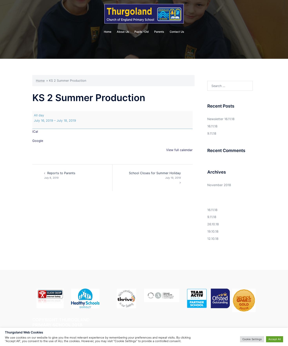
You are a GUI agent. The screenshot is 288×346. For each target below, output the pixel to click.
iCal (35, 131)
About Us (123, 31)
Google (37, 141)
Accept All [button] (274, 339)
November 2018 (219, 185)
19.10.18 (212, 231)
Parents (159, 31)
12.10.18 (212, 239)
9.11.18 (211, 133)
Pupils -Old (141, 31)
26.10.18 (213, 224)
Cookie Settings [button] (252, 339)
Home (107, 31)
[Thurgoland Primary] (144, 15)
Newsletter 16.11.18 (221, 119)
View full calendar (179, 150)
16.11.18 (212, 126)
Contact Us (177, 31)
